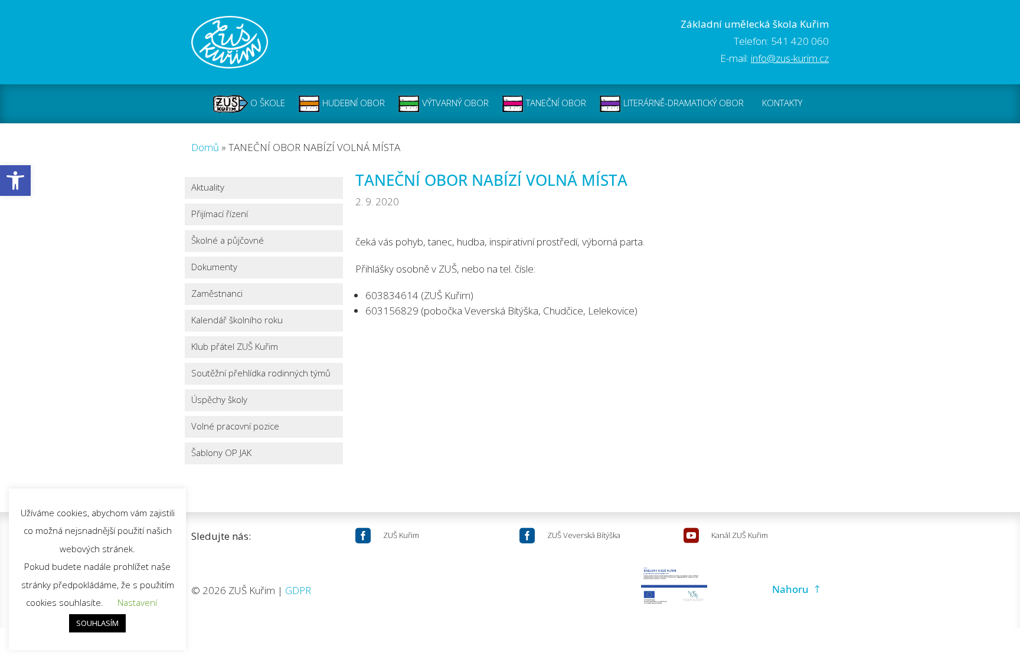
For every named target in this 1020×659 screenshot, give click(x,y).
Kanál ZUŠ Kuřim (739, 535)
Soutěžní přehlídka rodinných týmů (261, 374)
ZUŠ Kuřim (401, 535)
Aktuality (207, 188)
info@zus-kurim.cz (790, 58)
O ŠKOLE (266, 103)
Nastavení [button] (137, 602)
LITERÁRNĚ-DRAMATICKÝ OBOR (682, 103)
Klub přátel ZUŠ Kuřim (234, 347)
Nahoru (790, 589)
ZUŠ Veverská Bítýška (583, 535)
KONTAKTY (782, 103)
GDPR (298, 590)
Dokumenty (214, 268)
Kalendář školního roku (237, 321)
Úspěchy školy (219, 400)
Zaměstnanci (217, 294)
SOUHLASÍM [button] (97, 623)
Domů (205, 147)
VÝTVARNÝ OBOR (454, 103)
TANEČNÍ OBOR (555, 103)
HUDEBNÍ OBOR (352, 103)
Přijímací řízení (219, 214)
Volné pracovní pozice (235, 427)
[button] (15, 180)
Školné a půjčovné (227, 241)
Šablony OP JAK (221, 453)
